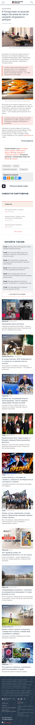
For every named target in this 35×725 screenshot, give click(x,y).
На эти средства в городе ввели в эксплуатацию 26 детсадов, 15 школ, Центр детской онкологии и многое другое (17, 595)
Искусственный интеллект (13, 225)
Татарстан (23, 169)
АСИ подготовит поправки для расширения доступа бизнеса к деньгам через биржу (16, 262)
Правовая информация (9, 707)
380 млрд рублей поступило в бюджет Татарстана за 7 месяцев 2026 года (17, 282)
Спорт (4, 435)
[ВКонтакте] (4, 178)
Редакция (5, 703)
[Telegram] (15, 178)
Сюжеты (8, 204)
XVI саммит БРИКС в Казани (14, 210)
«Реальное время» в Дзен (18, 186)
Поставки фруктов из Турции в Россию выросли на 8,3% (15, 288)
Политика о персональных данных (9, 710)
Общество (5, 321)
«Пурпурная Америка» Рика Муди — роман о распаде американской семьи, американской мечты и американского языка (16, 327)
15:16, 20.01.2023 (6, 23)
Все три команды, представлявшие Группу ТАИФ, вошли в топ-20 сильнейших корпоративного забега (17, 518)
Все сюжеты (18, 231)
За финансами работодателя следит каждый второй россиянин (17, 247)
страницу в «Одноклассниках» (15, 154)
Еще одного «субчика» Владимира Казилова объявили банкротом (16, 633)
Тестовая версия (7, 719)
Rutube (7, 159)
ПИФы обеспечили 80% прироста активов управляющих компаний (16, 268)
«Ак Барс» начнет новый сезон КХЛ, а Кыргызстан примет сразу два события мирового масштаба (15, 403)
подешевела (27, 135)
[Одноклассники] (8, 178)
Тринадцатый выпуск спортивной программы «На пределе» (17, 481)
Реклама (4, 705)
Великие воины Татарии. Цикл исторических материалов (15, 218)
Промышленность (8, 356)
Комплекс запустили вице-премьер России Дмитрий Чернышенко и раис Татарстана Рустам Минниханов (16, 443)
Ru (19, 702)
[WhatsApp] (12, 178)
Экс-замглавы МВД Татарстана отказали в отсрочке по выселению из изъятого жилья (15, 254)
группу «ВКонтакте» (17, 151)
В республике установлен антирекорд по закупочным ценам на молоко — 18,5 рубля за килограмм (17, 364)
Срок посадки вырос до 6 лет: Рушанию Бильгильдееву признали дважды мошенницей (17, 275)
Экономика (6, 9)
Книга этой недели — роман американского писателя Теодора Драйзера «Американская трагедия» (17, 556)
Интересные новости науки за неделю (16, 669)
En (22, 703)
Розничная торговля (9, 169)
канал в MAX (9, 153)
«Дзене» (15, 159)
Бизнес (16, 166)
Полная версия (7, 717)
